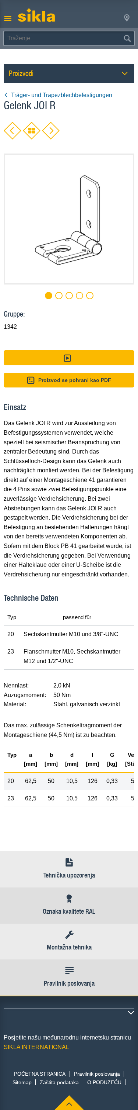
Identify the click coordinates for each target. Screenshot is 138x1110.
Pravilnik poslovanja (97, 1074)
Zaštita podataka (59, 1082)
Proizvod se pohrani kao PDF (74, 380)
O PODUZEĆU (104, 1082)
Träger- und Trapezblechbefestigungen (61, 95)
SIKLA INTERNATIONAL (36, 1047)
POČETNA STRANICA (40, 1074)
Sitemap (22, 1082)
